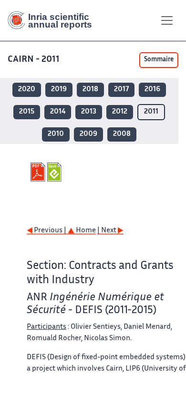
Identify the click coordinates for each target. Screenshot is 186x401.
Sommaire (159, 60)
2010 (56, 134)
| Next (107, 231)
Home (85, 231)
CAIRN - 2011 (34, 60)
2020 (26, 89)
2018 (90, 89)
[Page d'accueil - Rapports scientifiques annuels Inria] (53, 20)
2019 (59, 89)
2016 (152, 89)
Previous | (50, 231)
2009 (88, 134)
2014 (57, 112)
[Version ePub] (55, 171)
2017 (121, 89)
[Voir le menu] (167, 20)
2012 (119, 112)
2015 (26, 112)
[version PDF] (39, 171)
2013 (88, 112)
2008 (122, 134)
